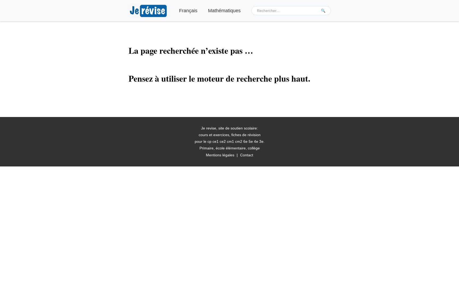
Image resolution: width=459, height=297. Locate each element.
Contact (246, 155)
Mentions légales (220, 155)
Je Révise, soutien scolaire (148, 10)
